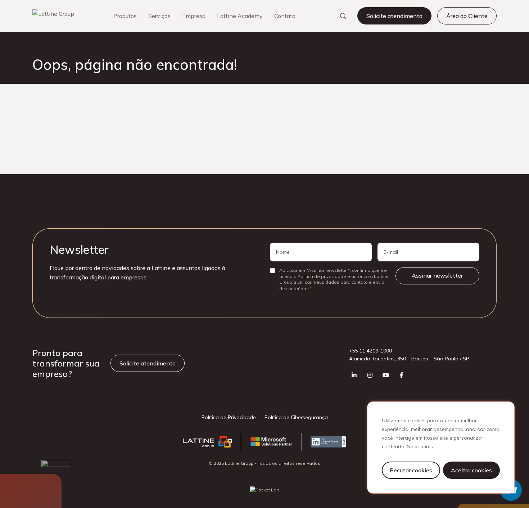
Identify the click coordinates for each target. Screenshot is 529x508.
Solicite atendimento (394, 15)
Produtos (125, 15)
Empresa (193, 15)
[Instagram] (370, 375)
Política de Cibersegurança (296, 417)
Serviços (159, 15)
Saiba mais (420, 446)
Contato (284, 15)
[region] (441, 447)
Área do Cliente (467, 15)
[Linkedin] (354, 375)
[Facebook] (402, 375)
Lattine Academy (240, 15)
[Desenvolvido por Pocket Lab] (264, 489)
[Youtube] (386, 375)
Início (38, 46)
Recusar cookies (411, 470)
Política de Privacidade (229, 417)
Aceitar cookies (471, 470)
